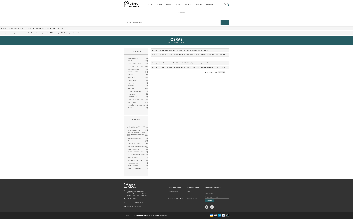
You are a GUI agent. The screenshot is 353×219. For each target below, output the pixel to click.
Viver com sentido (138, 168)
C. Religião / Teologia (138, 66)
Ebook (138, 141)
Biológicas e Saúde (138, 63)
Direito (138, 74)
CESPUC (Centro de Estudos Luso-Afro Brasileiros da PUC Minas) (137, 134)
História (138, 88)
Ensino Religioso (138, 149)
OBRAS (168, 4)
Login (188, 192)
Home (170, 42)
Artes (138, 61)
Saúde (138, 108)
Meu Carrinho (191, 195)
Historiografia (138, 157)
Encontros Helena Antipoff (138, 146)
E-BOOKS (178, 4)
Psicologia (138, 102)
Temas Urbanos (138, 165)
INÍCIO (150, 4)
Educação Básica (138, 143)
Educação (138, 77)
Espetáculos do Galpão (138, 152)
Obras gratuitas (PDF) (138, 99)
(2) (5, 28)
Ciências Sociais (138, 69)
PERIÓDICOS (209, 4)
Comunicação (138, 72)
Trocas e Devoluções (175, 195)
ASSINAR (209, 201)
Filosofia (138, 83)
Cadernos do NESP (138, 130)
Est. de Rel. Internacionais (138, 154)
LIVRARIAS (198, 4)
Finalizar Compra (192, 198)
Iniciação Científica (138, 160)
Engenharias (138, 80)
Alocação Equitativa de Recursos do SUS (137, 126)
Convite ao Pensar (138, 138)
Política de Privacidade (176, 198)
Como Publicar (173, 192)
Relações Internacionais (138, 105)
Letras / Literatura (138, 91)
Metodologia (138, 96)
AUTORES (188, 4)
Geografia (138, 85)
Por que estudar (138, 163)
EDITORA (159, 4)
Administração (138, 58)
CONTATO (181, 13)
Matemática (138, 94)
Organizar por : (212, 72)
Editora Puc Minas (142, 215)
